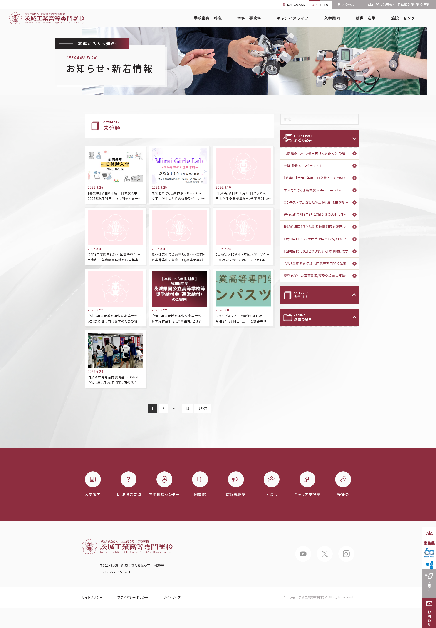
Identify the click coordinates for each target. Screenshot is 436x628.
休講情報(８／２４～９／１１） (305, 165)
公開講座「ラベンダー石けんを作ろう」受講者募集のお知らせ (321, 153)
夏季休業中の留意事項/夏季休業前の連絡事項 (318, 275)
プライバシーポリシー (132, 597)
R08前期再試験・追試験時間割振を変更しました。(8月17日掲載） (321, 226)
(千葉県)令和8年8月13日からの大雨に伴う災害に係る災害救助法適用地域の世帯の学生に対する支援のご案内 (321, 214)
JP (315, 5)
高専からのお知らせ (99, 43)
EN (326, 5)
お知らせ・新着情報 (110, 65)
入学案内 (332, 18)
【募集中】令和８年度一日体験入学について (315, 177)
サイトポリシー (92, 597)
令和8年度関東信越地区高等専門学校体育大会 (318, 263)
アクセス (348, 4)
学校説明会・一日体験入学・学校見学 (402, 4)
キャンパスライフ (293, 18)
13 (187, 409)
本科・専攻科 (249, 18)
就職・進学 (366, 18)
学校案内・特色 (208, 18)
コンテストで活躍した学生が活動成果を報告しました (321, 202)
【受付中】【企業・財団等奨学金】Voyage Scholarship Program (321, 239)
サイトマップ (172, 597)
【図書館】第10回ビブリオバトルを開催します (316, 251)
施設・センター (405, 18)
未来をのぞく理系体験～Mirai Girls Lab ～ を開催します (321, 190)
